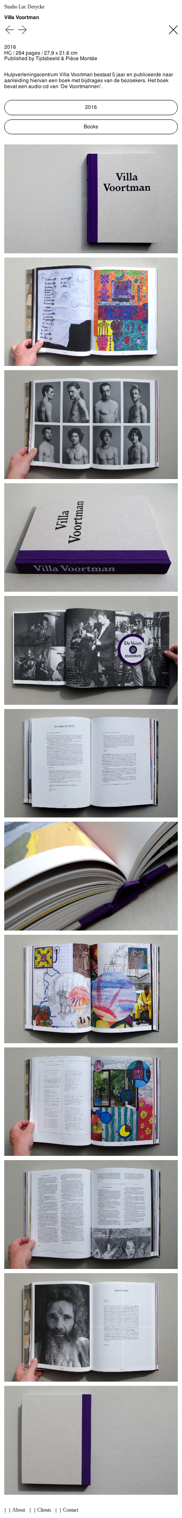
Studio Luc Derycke (24, 7)
